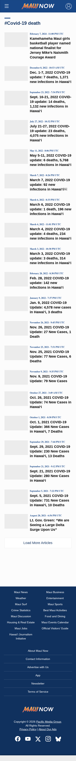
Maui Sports (55, 604)
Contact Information (38, 658)
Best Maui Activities (55, 610)
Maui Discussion (21, 616)
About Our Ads (48, 729)
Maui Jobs (21, 628)
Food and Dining (55, 616)
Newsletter (37, 683)
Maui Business (55, 592)
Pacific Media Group (48, 721)
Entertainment (55, 598)
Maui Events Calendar (55, 622)
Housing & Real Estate (21, 622)
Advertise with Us (38, 667)
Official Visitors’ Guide (55, 628)
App (37, 675)
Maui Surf (21, 604)
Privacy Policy (27, 729)
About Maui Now (38, 650)
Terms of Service (38, 691)
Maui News (21, 592)
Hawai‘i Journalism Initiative (20, 636)
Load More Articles (37, 543)
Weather (21, 598)
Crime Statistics (20, 610)
